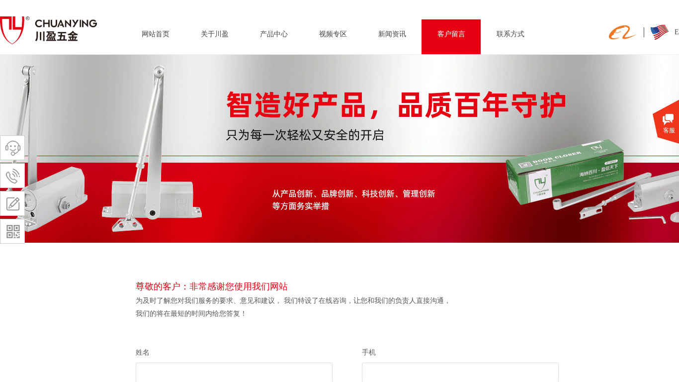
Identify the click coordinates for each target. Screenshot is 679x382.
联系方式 (510, 34)
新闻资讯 (392, 34)
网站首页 (156, 34)
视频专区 (333, 34)
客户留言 (451, 34)
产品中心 (274, 34)
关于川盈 (215, 34)
